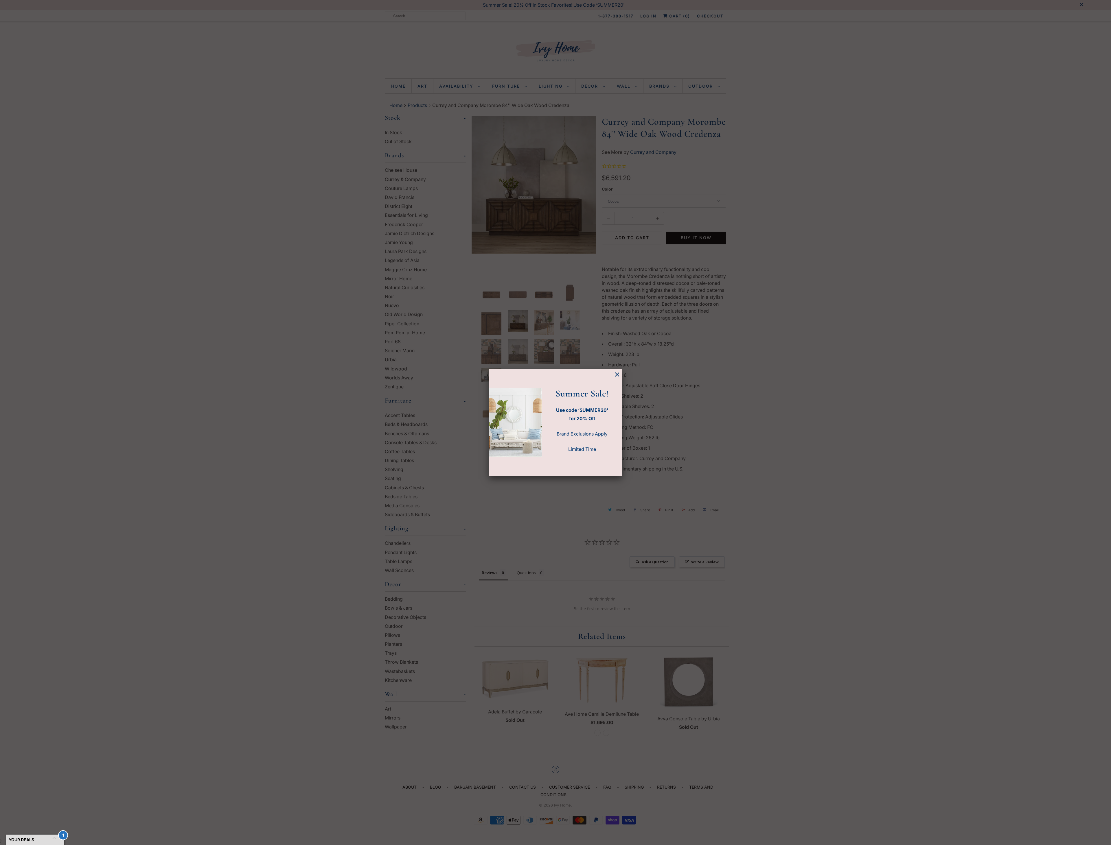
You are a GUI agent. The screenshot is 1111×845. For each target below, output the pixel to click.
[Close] (617, 374)
